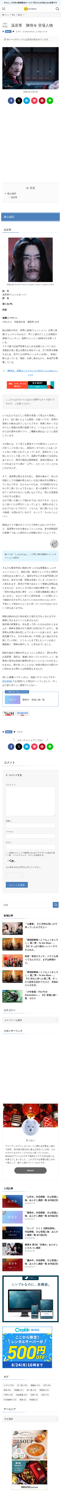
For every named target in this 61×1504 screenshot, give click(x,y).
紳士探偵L (7, 681)
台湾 (45, 1394)
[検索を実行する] (56, 905)
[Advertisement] (30, 143)
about (30, 1170)
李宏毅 (33, 1399)
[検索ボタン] (57, 8)
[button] (11, 100)
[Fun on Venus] (30, 8)
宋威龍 (19, 1390)
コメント (10, 784)
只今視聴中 (10, 1399)
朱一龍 (31, 1390)
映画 (23, 1399)
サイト (9, 842)
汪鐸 (34, 1394)
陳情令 (8, 31)
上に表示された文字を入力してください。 (24, 867)
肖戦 (7, 1390)
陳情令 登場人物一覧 (34, 700)
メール (9, 831)
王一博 (22, 1385)
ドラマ (18, 31)
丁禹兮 (8, 1394)
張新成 (44, 1390)
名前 (8, 820)
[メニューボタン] (3, 8)
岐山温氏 (11, 193)
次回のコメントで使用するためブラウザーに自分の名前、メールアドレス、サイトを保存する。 (32, 854)
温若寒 (14, 197)
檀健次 (35, 1385)
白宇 (47, 1385)
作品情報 (21, 1394)
